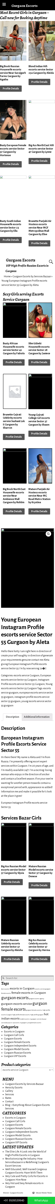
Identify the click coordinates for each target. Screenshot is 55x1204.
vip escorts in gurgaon (19, 1022)
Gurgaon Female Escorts (17, 1042)
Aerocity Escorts (13, 1087)
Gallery (9, 1091)
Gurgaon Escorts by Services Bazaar (32, 276)
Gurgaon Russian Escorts (17, 1052)
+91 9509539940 (14, 1200)
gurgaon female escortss (34, 1010)
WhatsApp (41, 1200)
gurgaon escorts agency (36, 998)
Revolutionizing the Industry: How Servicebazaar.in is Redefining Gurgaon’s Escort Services (27, 1162)
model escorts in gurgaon (28, 1019)
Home (7, 276)
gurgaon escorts (15, 998)
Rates (8, 1098)
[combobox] (27, 1070)
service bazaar (41, 1019)
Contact (9, 1101)
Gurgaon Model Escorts (16, 1049)
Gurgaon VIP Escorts (15, 1056)
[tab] (12, 717)
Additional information (37, 717)
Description (12, 717)
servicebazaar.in (6, 1022)
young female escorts (34, 1022)
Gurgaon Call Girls (14, 1035)
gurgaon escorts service (16, 1003)
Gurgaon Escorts (20, 260)
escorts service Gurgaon (26, 675)
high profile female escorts (21, 1015)
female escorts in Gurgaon (28, 992)
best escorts (5, 989)
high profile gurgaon (36, 1015)
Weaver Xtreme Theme (44, 1193)
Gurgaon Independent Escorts (20, 1045)
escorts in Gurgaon (22, 988)
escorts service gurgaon (42, 989)
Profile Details (11, 88)
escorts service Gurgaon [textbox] (27, 1070)
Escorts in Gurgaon (14, 1031)
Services (9, 1094)
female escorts (6, 993)
